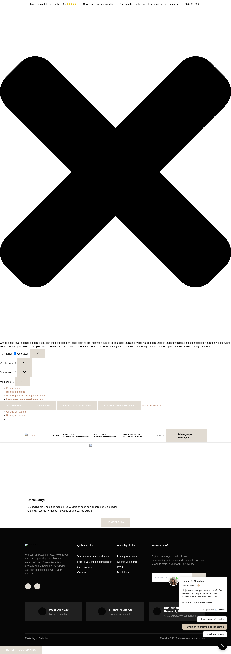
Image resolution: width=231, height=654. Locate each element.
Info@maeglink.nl (120, 609)
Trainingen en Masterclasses (133, 436)
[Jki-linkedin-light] (37, 586)
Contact (159, 436)
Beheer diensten (15, 392)
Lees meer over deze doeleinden (24, 399)
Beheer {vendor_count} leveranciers (26, 395)
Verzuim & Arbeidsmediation (105, 436)
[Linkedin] (205, 5)
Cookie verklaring (16, 411)
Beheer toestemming (21, 649)
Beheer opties (14, 388)
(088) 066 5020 (59, 609)
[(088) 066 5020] (42, 611)
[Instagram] (205, 3)
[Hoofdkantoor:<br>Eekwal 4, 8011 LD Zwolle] (157, 611)
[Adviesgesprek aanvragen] (172, 435)
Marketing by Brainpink (36, 638)
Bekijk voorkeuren (77, 405)
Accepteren (14, 405)
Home (56, 436)
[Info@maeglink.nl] (102, 611)
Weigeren (43, 405)
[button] (115, 172)
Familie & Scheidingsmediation (76, 436)
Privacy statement (16, 415)
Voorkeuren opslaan (119, 405)
